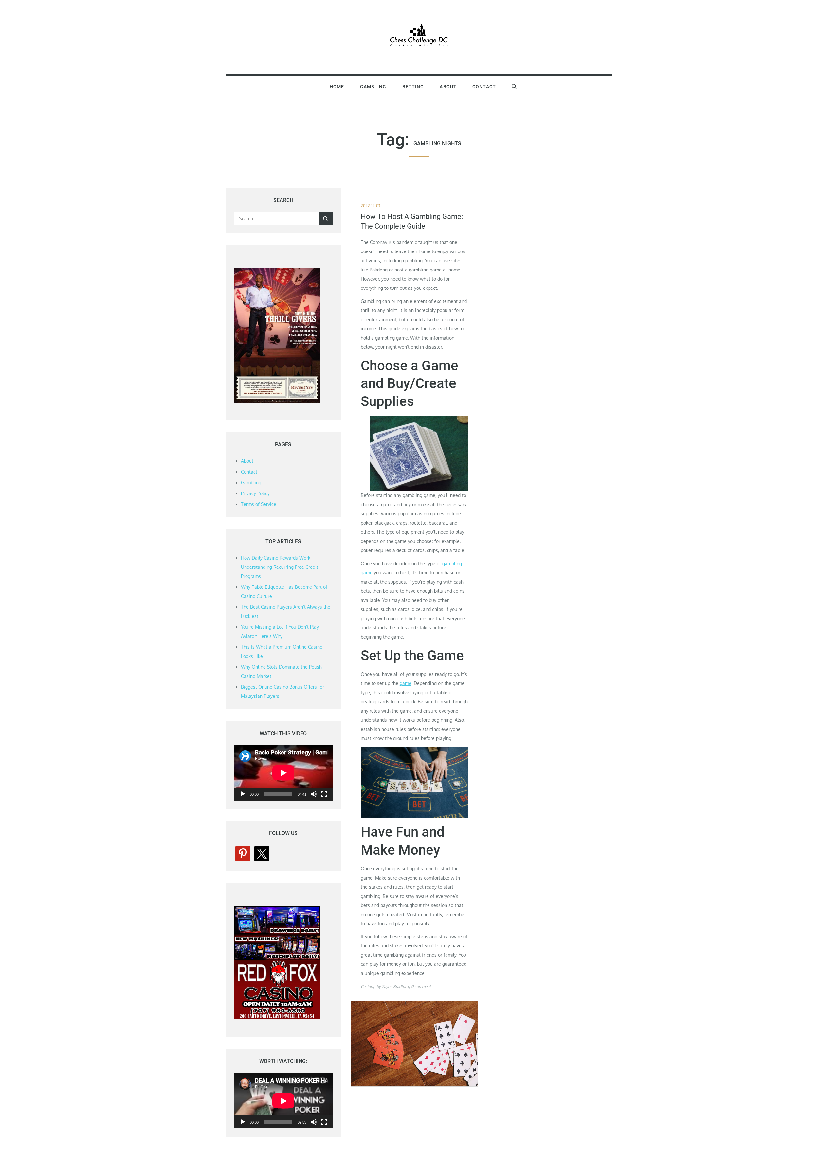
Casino (367, 986)
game (405, 683)
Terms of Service (258, 504)
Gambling (373, 86)
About (448, 86)
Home (337, 86)
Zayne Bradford (395, 986)
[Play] (242, 794)
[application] (283, 772)
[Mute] (313, 794)
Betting (413, 86)
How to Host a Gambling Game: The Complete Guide (412, 221)
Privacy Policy (255, 493)
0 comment (421, 986)
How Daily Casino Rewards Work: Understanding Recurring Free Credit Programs (279, 567)
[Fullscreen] (324, 794)
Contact (484, 86)
